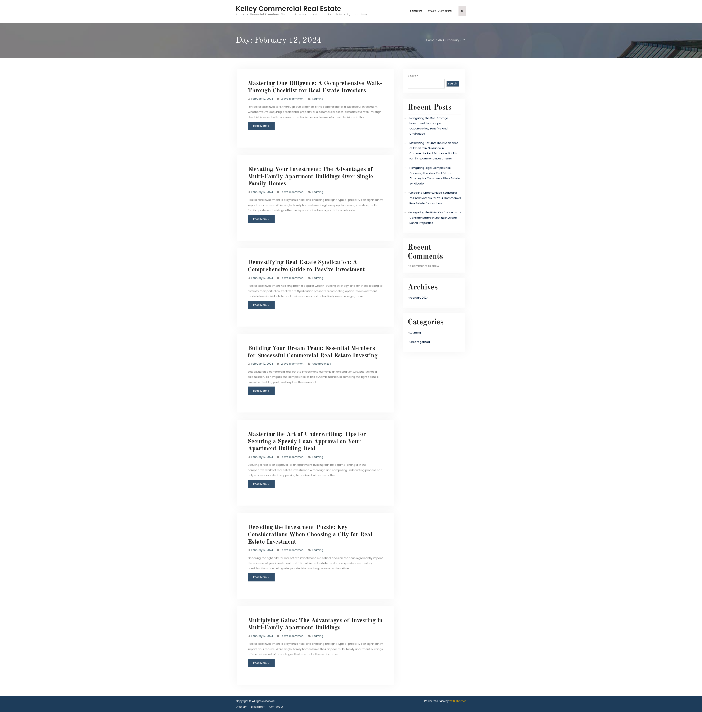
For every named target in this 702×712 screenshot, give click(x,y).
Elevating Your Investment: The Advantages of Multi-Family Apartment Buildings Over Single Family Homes (310, 176)
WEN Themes (457, 701)
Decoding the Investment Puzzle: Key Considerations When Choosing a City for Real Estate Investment (310, 534)
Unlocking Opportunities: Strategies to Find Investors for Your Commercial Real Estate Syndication (435, 198)
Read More (260, 126)
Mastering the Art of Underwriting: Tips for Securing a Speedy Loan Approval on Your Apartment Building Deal (307, 441)
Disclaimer (258, 707)
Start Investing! (440, 11)
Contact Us (276, 707)
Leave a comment (293, 99)
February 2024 (419, 298)
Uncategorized (321, 364)
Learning (415, 11)
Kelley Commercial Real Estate (288, 8)
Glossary (241, 707)
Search (413, 76)
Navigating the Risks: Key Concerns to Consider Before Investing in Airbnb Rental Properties (435, 217)
